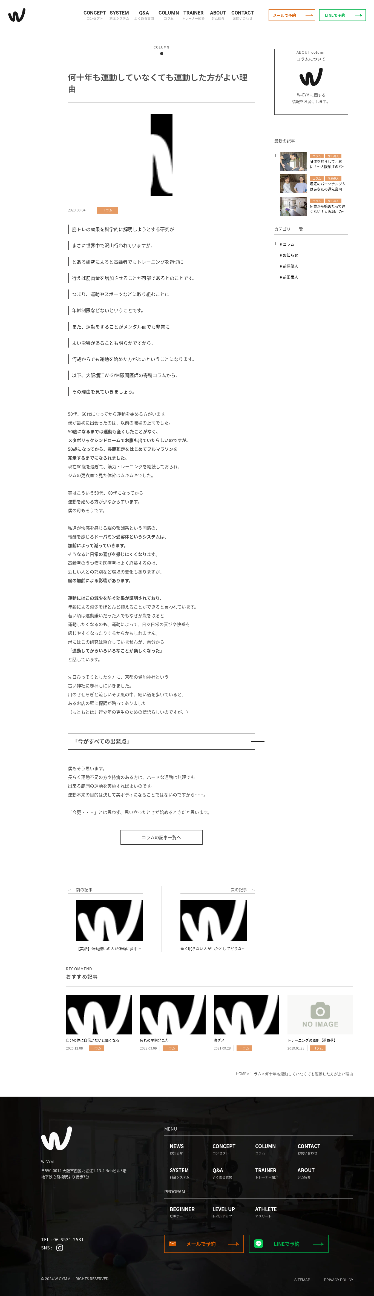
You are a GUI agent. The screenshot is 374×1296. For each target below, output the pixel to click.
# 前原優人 (289, 266)
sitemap (302, 1280)
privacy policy (338, 1280)
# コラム (287, 244)
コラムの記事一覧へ (161, 837)
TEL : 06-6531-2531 (62, 1239)
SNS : (47, 1247)
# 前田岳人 (289, 277)
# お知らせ (289, 255)
